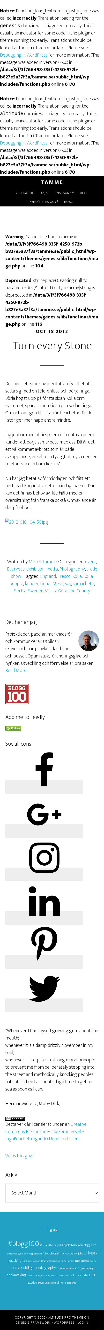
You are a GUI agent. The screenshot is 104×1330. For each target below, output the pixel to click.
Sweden (35, 591)
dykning (28, 1254)
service (30, 1275)
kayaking (15, 1261)
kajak (92, 1253)
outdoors (14, 1268)
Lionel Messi (51, 584)
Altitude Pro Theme (65, 1317)
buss (93, 1245)
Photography (72, 569)
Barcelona (77, 1245)
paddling (27, 1267)
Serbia (20, 591)
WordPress (64, 1322)
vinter (60, 1282)
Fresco (64, 576)
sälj (68, 584)
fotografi (54, 1253)
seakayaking (16, 1275)
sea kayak (91, 1268)
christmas (12, 1254)
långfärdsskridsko (50, 1261)
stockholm (90, 1275)
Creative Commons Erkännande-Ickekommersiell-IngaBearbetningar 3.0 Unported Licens (46, 1131)
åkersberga (70, 1283)
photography (45, 1267)
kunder (31, 584)
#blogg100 (23, 1244)
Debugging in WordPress (24, 55)
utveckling (50, 1283)
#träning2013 (55, 1245)
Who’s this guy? (19, 1156)
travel (41, 1283)
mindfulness (67, 1261)
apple (67, 1245)
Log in (82, 1322)
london (36, 1261)
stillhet (78, 1275)
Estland (38, 1254)
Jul (85, 1253)
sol (72, 1275)
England (48, 576)
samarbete (83, 584)
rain (59, 1268)
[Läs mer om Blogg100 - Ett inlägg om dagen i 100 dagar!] (17, 703)
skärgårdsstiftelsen (55, 1275)
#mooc (43, 1245)
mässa (85, 1260)
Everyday (16, 569)
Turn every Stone (52, 346)
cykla (20, 1254)
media (52, 569)
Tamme (52, 182)
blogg (87, 1245)
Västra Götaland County (67, 591)
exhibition (35, 569)
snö (68, 1275)
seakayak (80, 1268)
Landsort (27, 1261)
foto (45, 1253)
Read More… (17, 670)
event (90, 562)
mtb (77, 1260)
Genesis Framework (33, 1322)
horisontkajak (68, 1253)
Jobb (80, 1253)
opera (93, 1261)
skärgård (39, 1275)
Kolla (77, 576)
